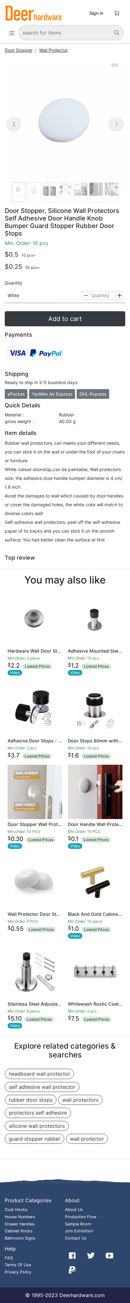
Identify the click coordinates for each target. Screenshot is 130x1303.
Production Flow (80, 1216)
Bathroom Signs (20, 1238)
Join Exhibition (79, 1231)
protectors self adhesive (38, 1113)
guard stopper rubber (34, 1139)
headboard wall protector (39, 1074)
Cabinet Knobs (18, 1231)
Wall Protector (53, 50)
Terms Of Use (18, 1264)
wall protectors (80, 1100)
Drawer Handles (20, 1224)
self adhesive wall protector (42, 1087)
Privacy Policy (18, 1272)
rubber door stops (30, 1100)
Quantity (13, 282)
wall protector (87, 1139)
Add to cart (65, 319)
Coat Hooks (16, 1209)
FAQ (9, 1258)
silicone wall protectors (37, 1126)
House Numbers (20, 1216)
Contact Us (75, 1238)
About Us (74, 1209)
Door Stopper (18, 50)
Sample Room (78, 1224)
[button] (14, 132)
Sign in (96, 13)
